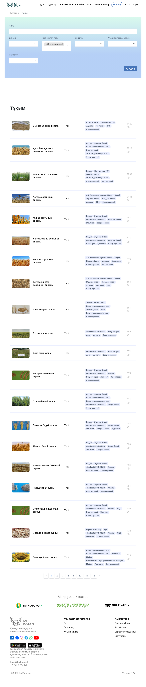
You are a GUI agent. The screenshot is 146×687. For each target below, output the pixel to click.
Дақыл (12, 38)
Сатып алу (69, 627)
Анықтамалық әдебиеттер (74, 4)
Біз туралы (120, 636)
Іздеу (11, 26)
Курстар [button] (51, 4)
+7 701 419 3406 (18, 664)
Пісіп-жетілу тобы (50, 38)
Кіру (135, 4)
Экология (13, 55)
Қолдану (130, 68)
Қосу (118, 4)
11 (87, 575)
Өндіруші (79, 38)
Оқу (40, 4)
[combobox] (23, 44)
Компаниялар (71, 631)
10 (80, 575)
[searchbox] (12, 44)
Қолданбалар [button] (102, 4)
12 (93, 575)
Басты (13, 13)
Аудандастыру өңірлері (119, 38)
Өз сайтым (120, 627)
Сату (66, 623)
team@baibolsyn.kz (20, 662)
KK (126, 4)
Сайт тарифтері (122, 623)
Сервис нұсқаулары (125, 631)
